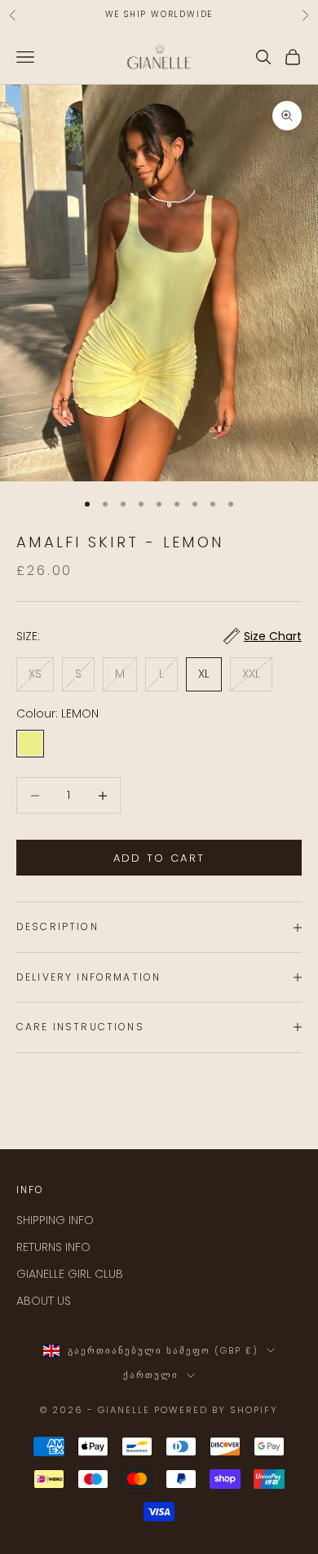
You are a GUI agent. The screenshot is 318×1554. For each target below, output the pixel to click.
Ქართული (151, 1374)
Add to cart (159, 858)
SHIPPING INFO (55, 1220)
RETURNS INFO (53, 1247)
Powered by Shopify (216, 1409)
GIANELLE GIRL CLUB (69, 1274)
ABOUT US (43, 1301)
